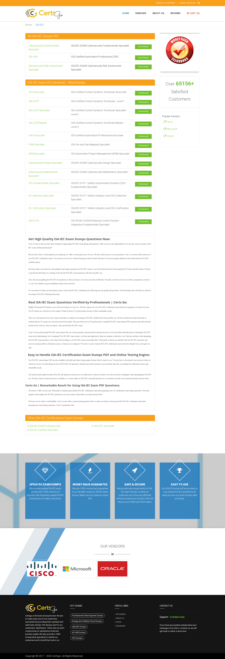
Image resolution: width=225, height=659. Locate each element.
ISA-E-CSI (33, 220)
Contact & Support (165, 3)
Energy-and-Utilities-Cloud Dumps (87, 621)
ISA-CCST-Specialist (39, 110)
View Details (143, 47)
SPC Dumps (77, 638)
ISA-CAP (33, 56)
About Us (158, 13)
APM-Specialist (36, 153)
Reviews (176, 13)
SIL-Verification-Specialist (42, 208)
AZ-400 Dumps (78, 632)
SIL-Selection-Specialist (41, 195)
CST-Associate (36, 92)
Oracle (170, 136)
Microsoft (171, 129)
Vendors (140, 13)
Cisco (169, 121)
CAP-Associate (36, 135)
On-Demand (143, 93)
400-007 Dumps (79, 627)
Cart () (194, 13)
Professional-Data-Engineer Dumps (87, 615)
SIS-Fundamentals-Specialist (43, 183)
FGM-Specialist (36, 144)
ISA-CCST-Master (37, 122)
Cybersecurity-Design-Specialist (45, 162)
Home (125, 13)
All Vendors (121, 614)
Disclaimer (120, 626)
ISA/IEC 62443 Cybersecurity (44, 426)
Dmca (118, 622)
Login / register (188, 3)
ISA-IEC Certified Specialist (43, 430)
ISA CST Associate (103, 426)
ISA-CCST (33, 101)
